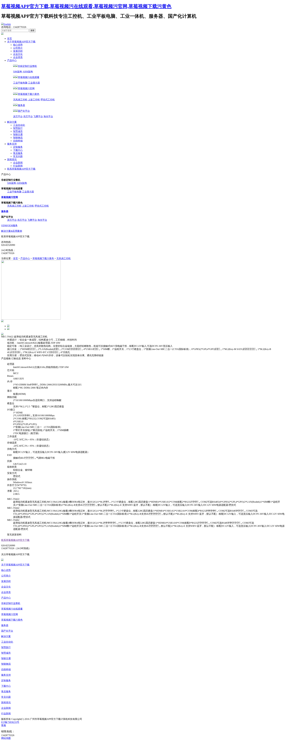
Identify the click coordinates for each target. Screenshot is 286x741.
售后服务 (18, 153)
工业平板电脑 (20, 82)
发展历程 (18, 51)
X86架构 (17, 71)
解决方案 (12, 122)
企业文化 (18, 54)
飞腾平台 (38, 116)
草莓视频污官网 (9, 614)
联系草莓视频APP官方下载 (21, 169)
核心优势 (18, 45)
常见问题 (18, 156)
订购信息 (16, 358)
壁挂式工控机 (48, 99)
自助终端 (18, 140)
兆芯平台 (28, 116)
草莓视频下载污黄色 (43, 258)
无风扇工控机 (20, 99)
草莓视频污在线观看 (12, 609)
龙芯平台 (18, 116)
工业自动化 (19, 125)
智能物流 (18, 137)
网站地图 (6, 738)
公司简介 (18, 48)
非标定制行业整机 (10, 603)
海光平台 (48, 116)
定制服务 (18, 147)
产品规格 (6, 358)
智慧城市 (18, 131)
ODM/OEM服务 (9, 225)
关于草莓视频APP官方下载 (21, 41)
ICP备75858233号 (10, 722)
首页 (9, 38)
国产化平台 (7, 631)
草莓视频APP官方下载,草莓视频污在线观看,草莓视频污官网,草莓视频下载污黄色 (86, 6)
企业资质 (18, 57)
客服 (3, 725)
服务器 (4, 625)
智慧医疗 (18, 128)
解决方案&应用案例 (11, 231)
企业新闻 (18, 162)
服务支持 (12, 144)
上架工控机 (34, 99)
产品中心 (12, 60)
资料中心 (26, 358)
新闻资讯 (12, 159)
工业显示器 (34, 82)
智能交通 (18, 134)
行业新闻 (18, 165)
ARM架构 (28, 71)
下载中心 (18, 150)
